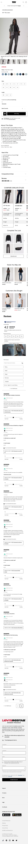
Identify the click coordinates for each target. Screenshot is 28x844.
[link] (4, 823)
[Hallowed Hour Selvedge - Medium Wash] (3, 74)
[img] (24, 768)
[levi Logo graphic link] (14, 2)
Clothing (3, 9)
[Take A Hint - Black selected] (11, 74)
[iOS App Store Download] (6, 814)
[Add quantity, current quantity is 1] (25, 108)
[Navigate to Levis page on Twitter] (16, 840)
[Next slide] (24, 240)
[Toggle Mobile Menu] (1, 2)
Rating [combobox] (6, 366)
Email (3, 756)
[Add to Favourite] (5, 113)
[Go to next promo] (23, 6)
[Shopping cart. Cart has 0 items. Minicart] (26, 2)
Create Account (14, 779)
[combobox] (14, 385)
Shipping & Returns (11, 119)
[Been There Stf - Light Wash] (26, 74)
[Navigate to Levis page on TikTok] (3, 840)
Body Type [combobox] (7, 377)
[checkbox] (3, 762)
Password (4, 765)
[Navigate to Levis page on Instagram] (10, 840)
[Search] (23, 2)
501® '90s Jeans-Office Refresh (17, 627)
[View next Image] (27, 36)
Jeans (9, 9)
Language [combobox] (7, 381)
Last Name (4, 750)
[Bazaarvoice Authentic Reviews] (10, 322)
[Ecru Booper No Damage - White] (14, 74)
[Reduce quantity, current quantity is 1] (19, 108)
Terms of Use (20, 775)
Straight (11, 9)
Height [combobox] (6, 370)
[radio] (3, 83)
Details (19, 5)
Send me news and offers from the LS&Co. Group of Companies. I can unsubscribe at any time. (13, 762)
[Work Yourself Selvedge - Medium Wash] (20, 74)
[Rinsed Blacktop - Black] (23, 74)
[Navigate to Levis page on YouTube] (13, 840)
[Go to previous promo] (4, 6)
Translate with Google (7, 474)
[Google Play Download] (16, 814)
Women (6, 9)
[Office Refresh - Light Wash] (9, 74)
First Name (4, 744)
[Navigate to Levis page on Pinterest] (6, 840)
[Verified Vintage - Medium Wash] (6, 74)
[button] (4, 104)
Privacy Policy (10, 776)
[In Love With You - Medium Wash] (17, 74)
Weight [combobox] (6, 374)
